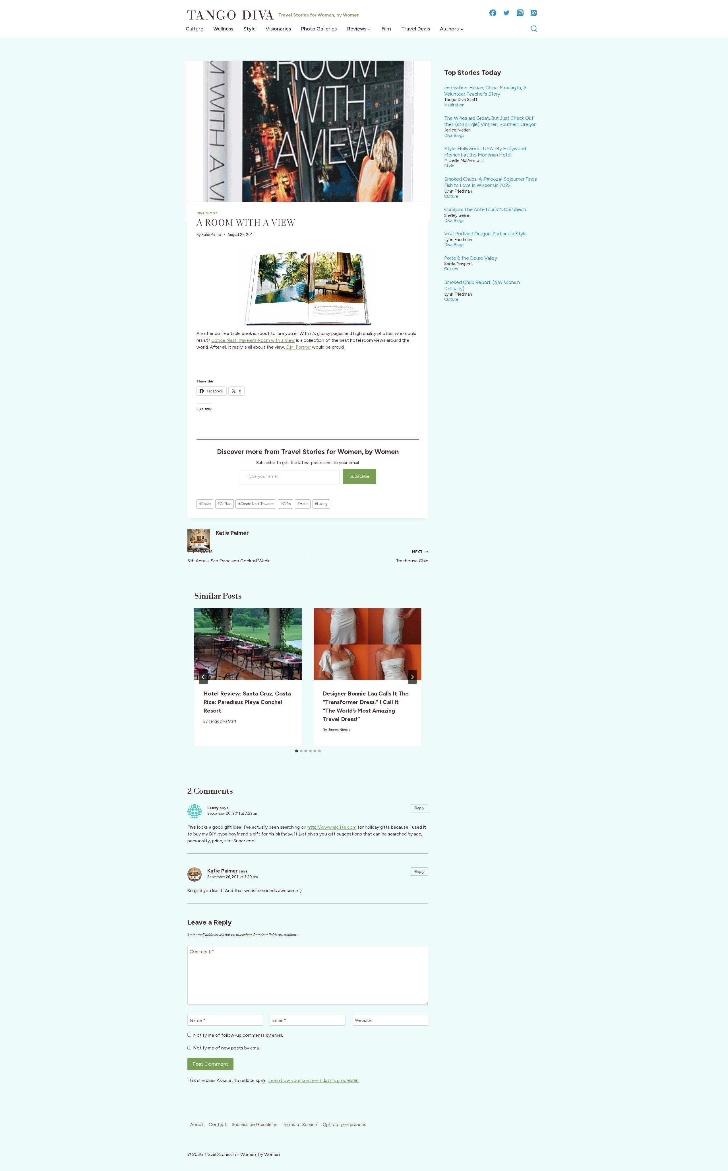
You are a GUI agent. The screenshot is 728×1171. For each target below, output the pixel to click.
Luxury (321, 504)
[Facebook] (493, 13)
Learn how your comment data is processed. (313, 1080)
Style (249, 29)
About (196, 1124)
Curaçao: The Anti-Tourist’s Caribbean (485, 209)
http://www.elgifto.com (331, 827)
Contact (217, 1124)
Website (363, 1020)
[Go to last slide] (203, 677)
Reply (419, 808)
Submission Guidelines (254, 1124)
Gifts (285, 504)
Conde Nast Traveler (256, 504)
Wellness (223, 29)
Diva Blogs (207, 213)
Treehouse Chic (412, 556)
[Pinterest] (534, 13)
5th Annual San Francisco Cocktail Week (228, 556)
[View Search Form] (534, 29)
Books (205, 504)
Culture (194, 29)
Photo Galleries (319, 29)
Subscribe (359, 476)
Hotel (302, 504)
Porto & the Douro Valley (470, 258)
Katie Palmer (212, 234)
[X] (506, 13)
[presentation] (248, 644)
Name (197, 1020)
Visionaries (278, 29)
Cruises (451, 268)
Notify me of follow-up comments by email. (238, 1035)
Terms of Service (300, 1124)
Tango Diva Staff (222, 721)
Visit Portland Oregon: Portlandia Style (485, 233)
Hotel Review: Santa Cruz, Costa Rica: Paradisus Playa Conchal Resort (247, 702)
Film (386, 29)
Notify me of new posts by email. (227, 1048)
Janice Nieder (339, 730)
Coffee (224, 504)
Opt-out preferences (344, 1124)
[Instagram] (520, 13)
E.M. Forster (298, 347)
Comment (202, 951)
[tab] (296, 751)
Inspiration (454, 105)
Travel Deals (415, 29)
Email (279, 1020)
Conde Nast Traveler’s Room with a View (253, 340)
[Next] (412, 677)
